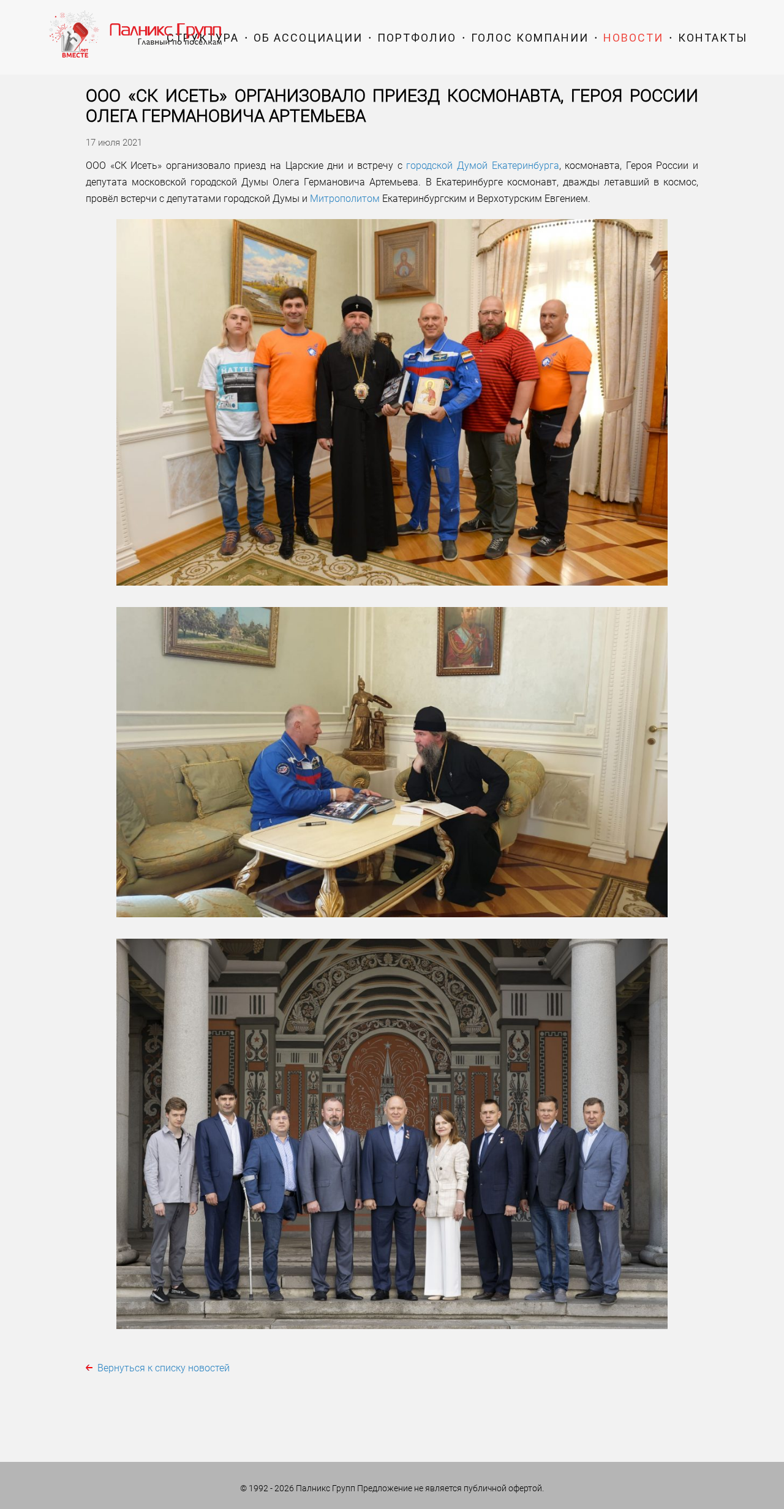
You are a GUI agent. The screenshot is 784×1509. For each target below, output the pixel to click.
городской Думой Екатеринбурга (482, 165)
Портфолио (416, 37)
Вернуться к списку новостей (163, 1368)
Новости (633, 37)
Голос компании (530, 37)
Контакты (712, 37)
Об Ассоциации (308, 37)
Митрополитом (345, 198)
